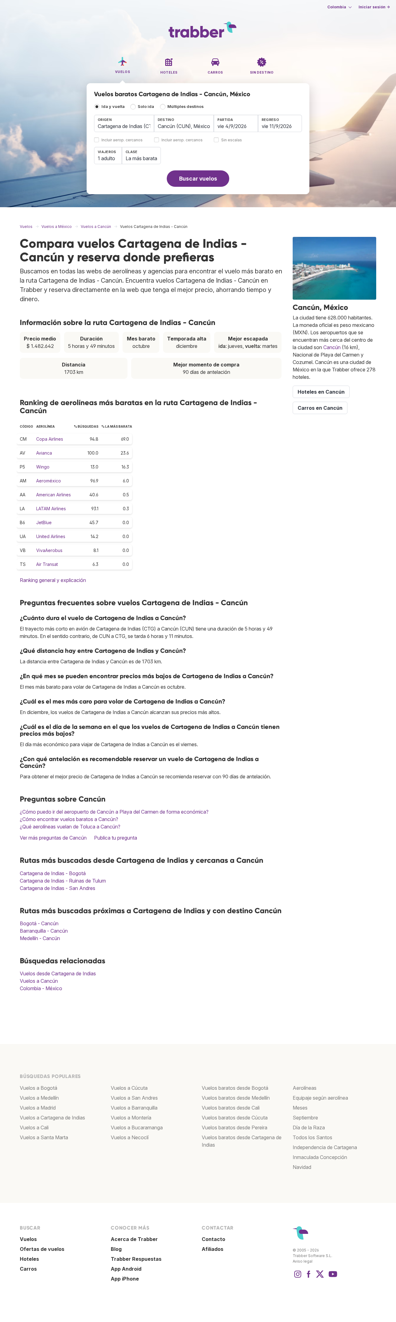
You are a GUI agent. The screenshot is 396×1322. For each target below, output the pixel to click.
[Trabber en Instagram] (298, 1277)
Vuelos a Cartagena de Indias (52, 1118)
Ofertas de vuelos (42, 1249)
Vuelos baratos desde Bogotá (235, 1088)
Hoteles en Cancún (321, 392)
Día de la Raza (309, 1127)
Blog (116, 1249)
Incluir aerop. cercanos (122, 140)
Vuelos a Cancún (39, 981)
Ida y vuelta (113, 106)
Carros (28, 1269)
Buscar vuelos (198, 178)
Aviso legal (302, 1261)
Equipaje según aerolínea (320, 1098)
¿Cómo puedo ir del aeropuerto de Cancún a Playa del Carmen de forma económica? (114, 812)
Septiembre (305, 1118)
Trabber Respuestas (136, 1259)
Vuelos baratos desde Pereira (234, 1127)
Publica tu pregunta (115, 838)
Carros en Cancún (320, 408)
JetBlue (44, 522)
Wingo (43, 466)
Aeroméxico (48, 480)
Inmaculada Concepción (320, 1157)
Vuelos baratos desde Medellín (236, 1098)
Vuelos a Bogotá (38, 1088)
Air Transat (47, 564)
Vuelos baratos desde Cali (231, 1108)
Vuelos (28, 1239)
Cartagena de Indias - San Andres (57, 888)
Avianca (44, 453)
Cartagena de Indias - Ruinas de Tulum (63, 881)
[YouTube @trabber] (332, 1277)
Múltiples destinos (185, 106)
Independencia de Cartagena (325, 1147)
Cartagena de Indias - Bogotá (53, 873)
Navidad (302, 1167)
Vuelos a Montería (131, 1118)
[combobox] (124, 123)
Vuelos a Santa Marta (44, 1137)
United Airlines (50, 536)
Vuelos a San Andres (134, 1098)
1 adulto (106, 158)
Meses (300, 1108)
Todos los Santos (312, 1137)
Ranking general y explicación (53, 580)
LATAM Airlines (51, 508)
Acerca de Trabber (134, 1239)
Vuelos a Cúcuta (129, 1088)
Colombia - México (41, 988)
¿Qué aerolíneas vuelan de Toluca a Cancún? (70, 827)
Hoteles (29, 1259)
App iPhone (125, 1279)
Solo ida (146, 106)
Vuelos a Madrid (38, 1108)
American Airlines (53, 494)
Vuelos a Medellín (39, 1098)
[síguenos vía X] (320, 1277)
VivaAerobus (49, 550)
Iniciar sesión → (374, 7)
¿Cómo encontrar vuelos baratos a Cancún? (69, 819)
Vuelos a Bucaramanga (137, 1127)
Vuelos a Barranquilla (134, 1108)
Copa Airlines (49, 439)
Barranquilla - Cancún (44, 931)
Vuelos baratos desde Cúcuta (235, 1118)
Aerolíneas (304, 1088)
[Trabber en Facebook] (309, 1277)
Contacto (213, 1239)
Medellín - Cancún (40, 938)
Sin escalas (231, 140)
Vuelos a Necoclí (129, 1137)
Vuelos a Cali (34, 1127)
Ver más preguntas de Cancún (53, 838)
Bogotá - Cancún (39, 923)
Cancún (332, 347)
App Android (126, 1269)
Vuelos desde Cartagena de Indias (58, 973)
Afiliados (212, 1249)
